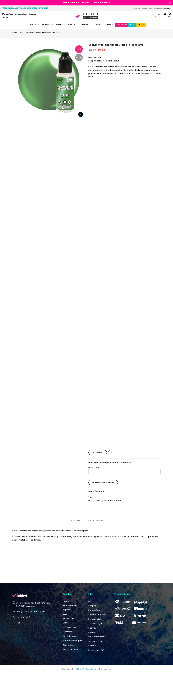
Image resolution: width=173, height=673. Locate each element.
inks (149, 251)
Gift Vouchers (69, 627)
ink (146, 251)
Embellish (131, 114)
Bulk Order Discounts (131, 402)
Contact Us (166, 8)
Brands (117, 377)
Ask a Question (134, 241)
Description (113, 274)
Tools (95, 121)
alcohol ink (134, 251)
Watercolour (146, 106)
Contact (130, 419)
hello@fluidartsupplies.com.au (104, 367)
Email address (133, 218)
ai (127, 251)
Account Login (95, 623)
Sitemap (130, 389)
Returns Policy (94, 610)
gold (142, 251)
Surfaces (106, 114)
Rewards (130, 394)
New (105, 121)
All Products (68, 618)
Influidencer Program (73, 640)
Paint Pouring (99, 106)
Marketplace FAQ (96, 650)
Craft (118, 114)
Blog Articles (69, 645)
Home (14, 32)
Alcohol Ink (130, 106)
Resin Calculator (70, 649)
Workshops (119, 389)
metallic (130, 254)
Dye (94, 114)
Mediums (146, 114)
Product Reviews (133, 274)
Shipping (92, 60)
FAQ (128, 347)
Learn (116, 364)
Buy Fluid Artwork (71, 636)
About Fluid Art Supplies (118, 356)
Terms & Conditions (97, 614)
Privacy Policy (94, 619)
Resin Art (115, 106)
